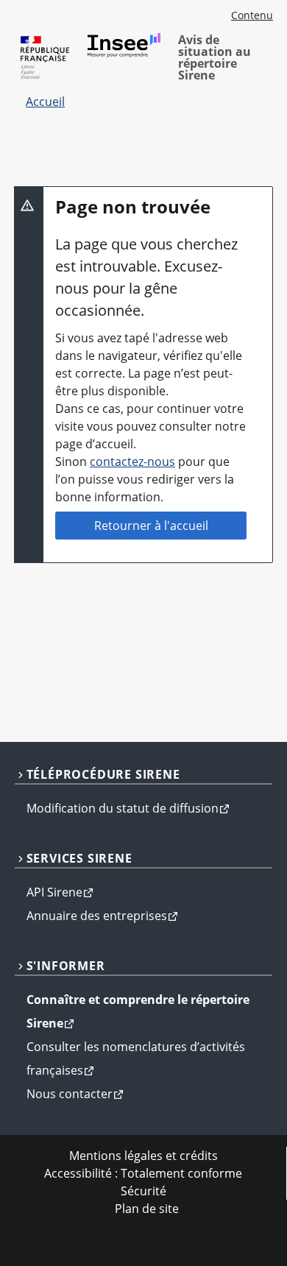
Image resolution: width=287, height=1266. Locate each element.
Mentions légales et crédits (143, 1155)
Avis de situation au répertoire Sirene (214, 57)
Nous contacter (69, 1094)
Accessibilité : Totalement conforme (143, 1173)
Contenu (252, 15)
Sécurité (143, 1191)
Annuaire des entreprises (96, 916)
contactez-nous (132, 461)
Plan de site (147, 1208)
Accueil (45, 101)
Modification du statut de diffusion (122, 808)
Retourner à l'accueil (151, 525)
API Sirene (54, 892)
